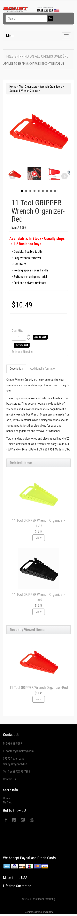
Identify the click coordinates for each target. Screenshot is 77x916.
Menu (10, 36)
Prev (12, 176)
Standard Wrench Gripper (23, 90)
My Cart (7, 802)
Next (64, 176)
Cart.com (49, 912)
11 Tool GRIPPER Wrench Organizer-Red (38, 687)
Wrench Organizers (51, 86)
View (38, 537)
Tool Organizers (28, 86)
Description (16, 368)
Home (12, 86)
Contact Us (9, 779)
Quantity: (17, 330)
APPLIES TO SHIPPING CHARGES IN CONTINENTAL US (33, 63)
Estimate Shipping (22, 351)
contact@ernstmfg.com (20, 751)
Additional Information (43, 368)
